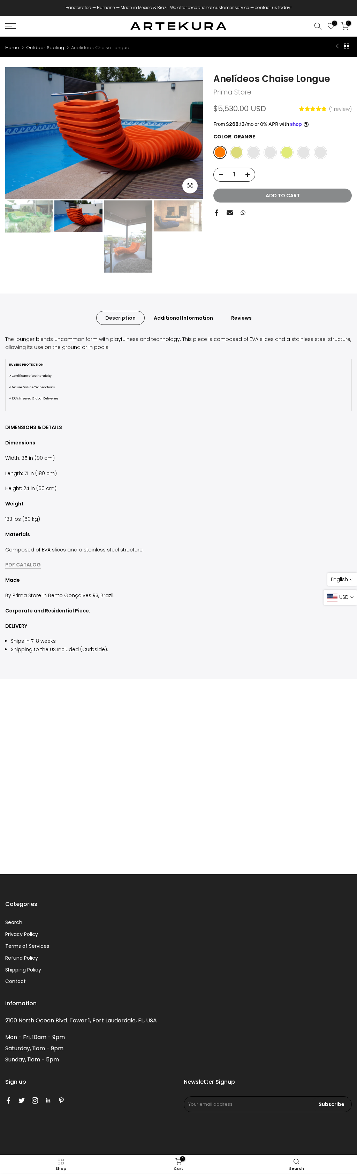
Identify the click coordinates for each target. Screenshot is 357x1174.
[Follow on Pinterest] (61, 1100)
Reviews (241, 317)
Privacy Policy (21, 934)
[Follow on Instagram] (35, 1100)
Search (13, 922)
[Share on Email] (230, 212)
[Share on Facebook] (216, 212)
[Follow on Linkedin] (48, 1100)
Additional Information (183, 317)
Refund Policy (21, 957)
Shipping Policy (23, 969)
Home (12, 47)
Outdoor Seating (45, 47)
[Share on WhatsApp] (243, 212)
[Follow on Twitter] (21, 1100)
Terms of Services (27, 946)
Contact (15, 981)
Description (120, 317)
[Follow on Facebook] (8, 1100)
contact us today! (273, 7)
